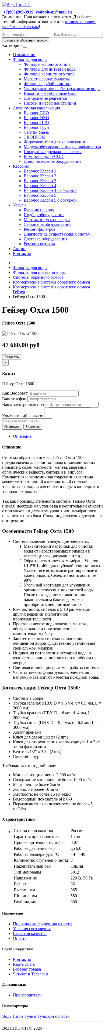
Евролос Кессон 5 (40, 195)
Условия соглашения (32, 928)
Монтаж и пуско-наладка (47, 219)
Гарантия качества (30, 933)
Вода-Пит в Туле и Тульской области (36, 1016)
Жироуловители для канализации (54, 142)
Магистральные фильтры (47, 79)
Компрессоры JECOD (44, 156)
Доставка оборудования (45, 239)
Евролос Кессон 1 (40, 171)
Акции (19, 248)
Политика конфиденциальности (42, 924)
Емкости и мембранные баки (50, 93)
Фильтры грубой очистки (47, 83)
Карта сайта (24, 964)
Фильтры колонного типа (47, 64)
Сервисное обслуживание (47, 224)
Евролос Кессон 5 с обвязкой (50, 200)
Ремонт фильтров (39, 229)
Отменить (12, 427)
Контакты (22, 253)
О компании (24, 54)
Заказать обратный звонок (25, 40)
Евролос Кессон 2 (40, 176)
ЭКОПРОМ (35, 137)
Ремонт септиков (39, 244)
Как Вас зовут (15, 393)
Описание (22, 436)
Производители (27, 995)
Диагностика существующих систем (57, 234)
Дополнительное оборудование (52, 161)
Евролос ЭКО (36, 117)
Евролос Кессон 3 (40, 180)
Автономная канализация (36, 108)
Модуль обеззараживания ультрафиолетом (62, 146)
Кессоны (21, 166)
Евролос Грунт (37, 127)
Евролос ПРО (36, 122)
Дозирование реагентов (45, 98)
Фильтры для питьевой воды (50, 69)
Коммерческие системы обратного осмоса (51, 282)
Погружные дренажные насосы (53, 151)
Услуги (19, 205)
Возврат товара (27, 969)
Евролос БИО (36, 113)
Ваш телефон (14, 398)
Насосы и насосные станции (50, 103)
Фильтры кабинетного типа (49, 74)
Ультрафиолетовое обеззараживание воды (62, 88)
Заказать (11, 357)
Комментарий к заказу (22, 415)
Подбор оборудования (44, 214)
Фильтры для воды (30, 59)
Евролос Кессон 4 (40, 185)
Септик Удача (36, 132)
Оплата (19, 938)
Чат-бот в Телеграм (30, 974)
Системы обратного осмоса (38, 277)
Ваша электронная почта (25, 404)
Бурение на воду (39, 210)
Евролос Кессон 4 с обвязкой (50, 190)
